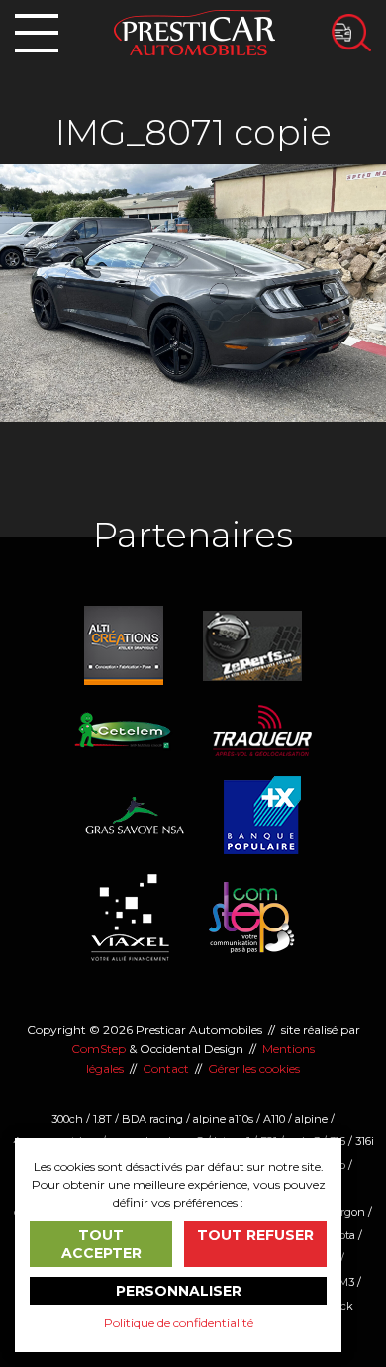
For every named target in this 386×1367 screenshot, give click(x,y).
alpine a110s (223, 1118)
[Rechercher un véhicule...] (351, 32)
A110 (274, 1118)
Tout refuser (255, 1235)
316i (364, 1141)
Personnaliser (178, 1291)
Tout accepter (101, 1244)
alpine (311, 1118)
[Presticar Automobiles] (194, 31)
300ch (67, 1118)
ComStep (98, 1048)
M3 (346, 1282)
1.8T (102, 1118)
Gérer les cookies (254, 1068)
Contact (166, 1068)
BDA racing (152, 1118)
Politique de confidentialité (178, 1323)
